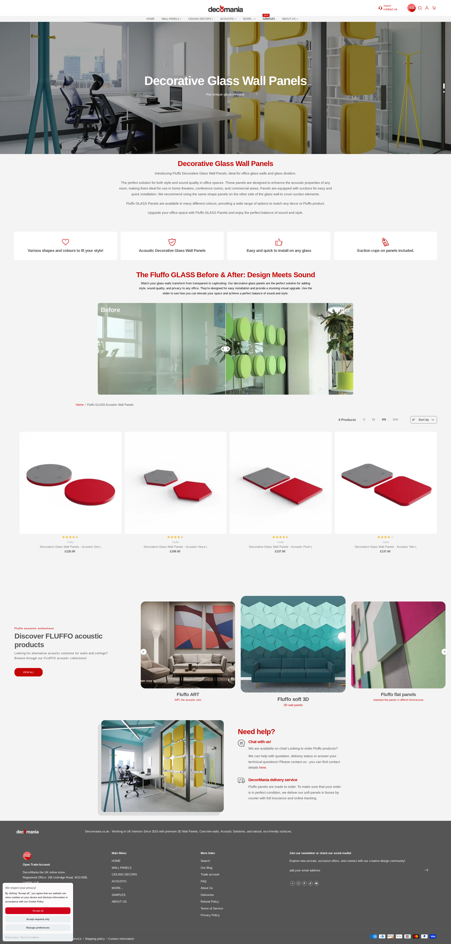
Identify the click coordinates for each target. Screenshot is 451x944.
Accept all (38, 910)
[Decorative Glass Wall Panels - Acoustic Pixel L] (281, 483)
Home (80, 404)
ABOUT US (289, 18)
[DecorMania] (225, 8)
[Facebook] (292, 883)
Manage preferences (38, 927)
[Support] (389, 8)
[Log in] (427, 8)
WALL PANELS (171, 18)
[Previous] (144, 652)
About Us (207, 888)
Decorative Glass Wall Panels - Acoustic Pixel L (280, 546)
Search (205, 861)
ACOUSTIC (227, 18)
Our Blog (206, 867)
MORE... (248, 18)
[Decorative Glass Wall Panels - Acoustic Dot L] (70, 483)
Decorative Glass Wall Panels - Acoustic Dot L (70, 546)
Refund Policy (210, 901)
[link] (56, 855)
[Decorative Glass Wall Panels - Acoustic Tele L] (386, 483)
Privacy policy (11, 937)
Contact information (121, 938)
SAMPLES (268, 18)
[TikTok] (310, 883)
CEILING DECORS (200, 18)
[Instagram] (298, 883)
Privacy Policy (210, 915)
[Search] (420, 8)
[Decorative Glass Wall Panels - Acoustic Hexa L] (176, 483)
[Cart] (434, 8)
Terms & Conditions (29, 937)
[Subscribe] (426, 870)
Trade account (210, 874)
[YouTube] (316, 883)
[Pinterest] (304, 883)
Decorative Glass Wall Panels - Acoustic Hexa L (175, 546)
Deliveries (207, 895)
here (262, 767)
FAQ (203, 881)
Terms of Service (212, 908)
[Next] (444, 652)
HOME (150, 18)
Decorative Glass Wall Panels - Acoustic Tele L (386, 546)
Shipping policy (95, 938)
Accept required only (37, 919)
